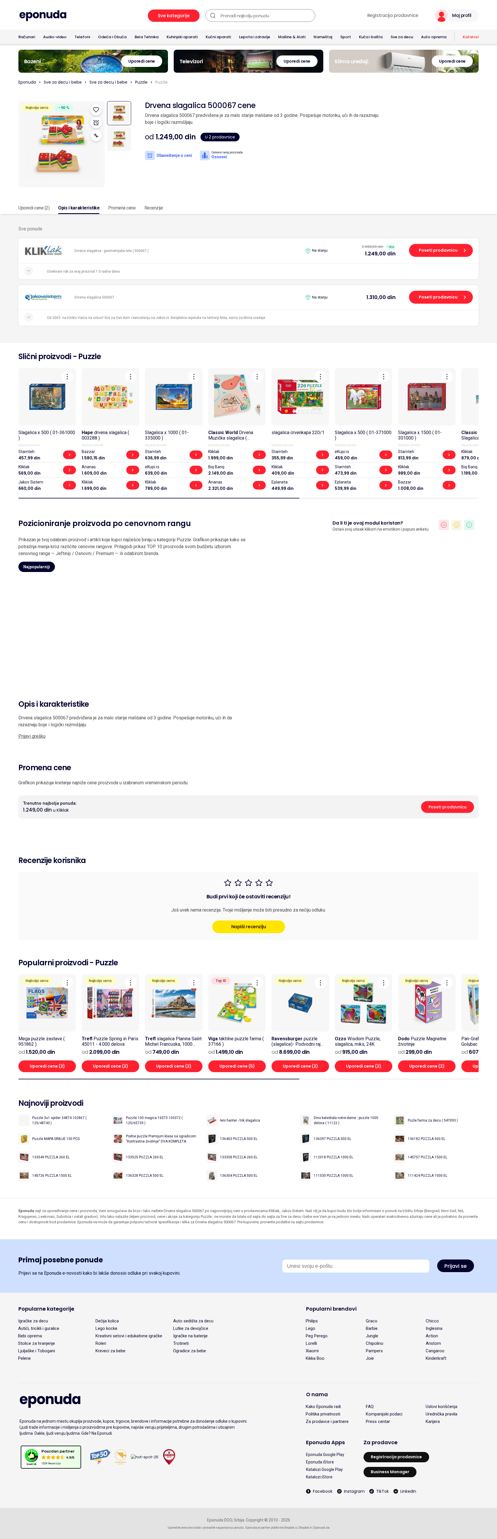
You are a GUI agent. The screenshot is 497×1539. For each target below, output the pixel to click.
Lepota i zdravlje (254, 37)
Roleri (100, 1343)
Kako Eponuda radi (323, 1406)
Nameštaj (323, 37)
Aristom (433, 1343)
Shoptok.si (291, 1527)
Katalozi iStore (319, 1477)
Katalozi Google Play (324, 1469)
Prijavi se (455, 1266)
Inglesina (434, 1328)
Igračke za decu (33, 1321)
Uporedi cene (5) (237, 1066)
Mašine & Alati (291, 37)
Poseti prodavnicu (438, 250)
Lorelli (311, 1343)
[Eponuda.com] (42, 15)
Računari (26, 37)
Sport (345, 37)
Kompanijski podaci (384, 1414)
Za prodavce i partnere (327, 1421)
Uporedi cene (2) (33, 208)
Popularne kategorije (46, 1308)
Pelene (24, 1358)
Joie (370, 1358)
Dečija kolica (107, 1321)
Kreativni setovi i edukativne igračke (128, 1335)
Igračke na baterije (190, 1335)
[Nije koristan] (444, 525)
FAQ (370, 1406)
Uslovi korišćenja (441, 1406)
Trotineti (181, 1343)
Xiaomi (312, 1350)
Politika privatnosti (323, 1414)
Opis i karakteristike (79, 208)
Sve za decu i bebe (63, 82)
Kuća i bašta (371, 37)
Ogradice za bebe (189, 1350)
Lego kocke (106, 1328)
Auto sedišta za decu (193, 1321)
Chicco (432, 1321)
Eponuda (27, 82)
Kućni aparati (218, 37)
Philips (312, 1321)
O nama (317, 1394)
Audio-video (54, 37)
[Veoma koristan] (469, 525)
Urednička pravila (441, 1414)
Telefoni (82, 37)
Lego (310, 1328)
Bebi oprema (30, 1335)
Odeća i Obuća (112, 37)
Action (432, 1335)
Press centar (378, 1421)
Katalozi (471, 37)
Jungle (372, 1335)
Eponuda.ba (322, 1527)
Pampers (374, 1350)
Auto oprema (433, 37)
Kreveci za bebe (110, 1350)
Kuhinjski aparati (182, 37)
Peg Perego (317, 1335)
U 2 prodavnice (220, 137)
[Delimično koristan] (456, 525)
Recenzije (153, 208)
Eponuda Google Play (325, 1454)
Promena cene (121, 208)
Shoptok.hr (305, 1527)
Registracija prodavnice (392, 16)
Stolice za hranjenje (36, 1343)
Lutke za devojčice (190, 1328)
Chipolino (374, 1343)
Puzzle (141, 82)
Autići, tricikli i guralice (38, 1328)
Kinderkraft (436, 1358)
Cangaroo (435, 1350)
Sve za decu (402, 37)
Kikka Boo (315, 1358)
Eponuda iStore (320, 1462)
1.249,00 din (380, 253)
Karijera (433, 1421)
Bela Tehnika (146, 37)
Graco (371, 1321)
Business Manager (390, 1472)
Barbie (372, 1328)
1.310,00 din (381, 297)
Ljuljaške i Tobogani (36, 1350)
